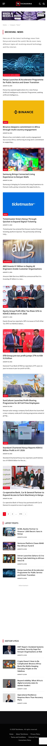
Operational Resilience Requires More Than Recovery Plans (30, 697)
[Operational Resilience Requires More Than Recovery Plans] (9, 697)
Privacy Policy (35, 734)
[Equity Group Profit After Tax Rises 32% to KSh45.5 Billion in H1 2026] (23, 296)
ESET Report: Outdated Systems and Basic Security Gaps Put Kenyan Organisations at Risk (30, 649)
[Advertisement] (23, 610)
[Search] (43, 3)
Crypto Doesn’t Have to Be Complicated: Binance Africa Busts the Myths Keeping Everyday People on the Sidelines (29, 666)
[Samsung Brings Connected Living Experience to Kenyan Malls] (23, 159)
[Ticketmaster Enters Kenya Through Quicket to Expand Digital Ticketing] (23, 204)
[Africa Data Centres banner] (23, 15)
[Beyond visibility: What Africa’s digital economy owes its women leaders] (9, 683)
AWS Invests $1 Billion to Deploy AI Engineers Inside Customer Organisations (22, 267)
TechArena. (19, 729)
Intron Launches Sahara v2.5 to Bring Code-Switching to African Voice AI (30, 558)
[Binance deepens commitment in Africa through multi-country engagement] (23, 112)
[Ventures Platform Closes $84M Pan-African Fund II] (9, 546)
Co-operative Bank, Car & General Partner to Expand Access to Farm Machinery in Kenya (23, 493)
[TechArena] (23, 3)
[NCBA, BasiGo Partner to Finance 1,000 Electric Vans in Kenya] (9, 531)
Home (11, 734)
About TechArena (22, 734)
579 (20, 514)
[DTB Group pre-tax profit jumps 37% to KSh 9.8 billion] (23, 341)
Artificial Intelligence (11, 75)
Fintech (6, 351)
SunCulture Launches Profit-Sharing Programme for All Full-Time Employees (21, 401)
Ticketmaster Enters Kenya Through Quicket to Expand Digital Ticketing (20, 220)
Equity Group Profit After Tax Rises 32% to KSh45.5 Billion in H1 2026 (22, 312)
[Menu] (4, 4)
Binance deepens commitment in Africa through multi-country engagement (21, 128)
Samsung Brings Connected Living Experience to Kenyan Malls (19, 175)
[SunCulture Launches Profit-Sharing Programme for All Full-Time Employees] (23, 385)
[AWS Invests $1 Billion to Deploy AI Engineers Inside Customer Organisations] (23, 251)
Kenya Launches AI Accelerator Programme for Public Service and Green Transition (23, 81)
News (5, 122)
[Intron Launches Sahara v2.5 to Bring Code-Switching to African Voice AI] (9, 558)
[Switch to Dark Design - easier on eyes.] (39, 4)
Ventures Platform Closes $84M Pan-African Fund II (30, 544)
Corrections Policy (25, 740)
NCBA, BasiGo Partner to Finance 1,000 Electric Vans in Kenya (29, 531)
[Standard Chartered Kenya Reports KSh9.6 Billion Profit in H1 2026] (23, 433)
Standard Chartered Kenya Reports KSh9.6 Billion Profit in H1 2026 (22, 449)
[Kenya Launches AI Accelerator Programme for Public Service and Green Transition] (23, 65)
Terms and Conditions (18, 737)
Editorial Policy (34, 737)
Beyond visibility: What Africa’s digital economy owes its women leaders (30, 683)
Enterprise (7, 261)
